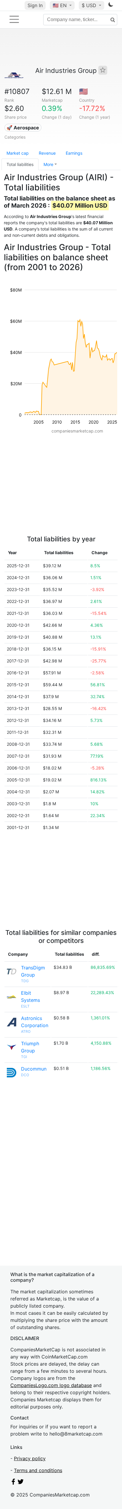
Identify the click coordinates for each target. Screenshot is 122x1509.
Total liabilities (20, 164)
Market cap (18, 153)
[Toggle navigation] (14, 19)
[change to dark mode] (110, 5)
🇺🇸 (60, 5)
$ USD (90, 5)
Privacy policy (30, 1458)
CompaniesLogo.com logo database (51, 1385)
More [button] (48, 164)
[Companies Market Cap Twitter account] (21, 1483)
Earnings (74, 153)
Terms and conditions (38, 1470)
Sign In (35, 5)
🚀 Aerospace (23, 128)
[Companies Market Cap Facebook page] (13, 1483)
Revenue (47, 153)
